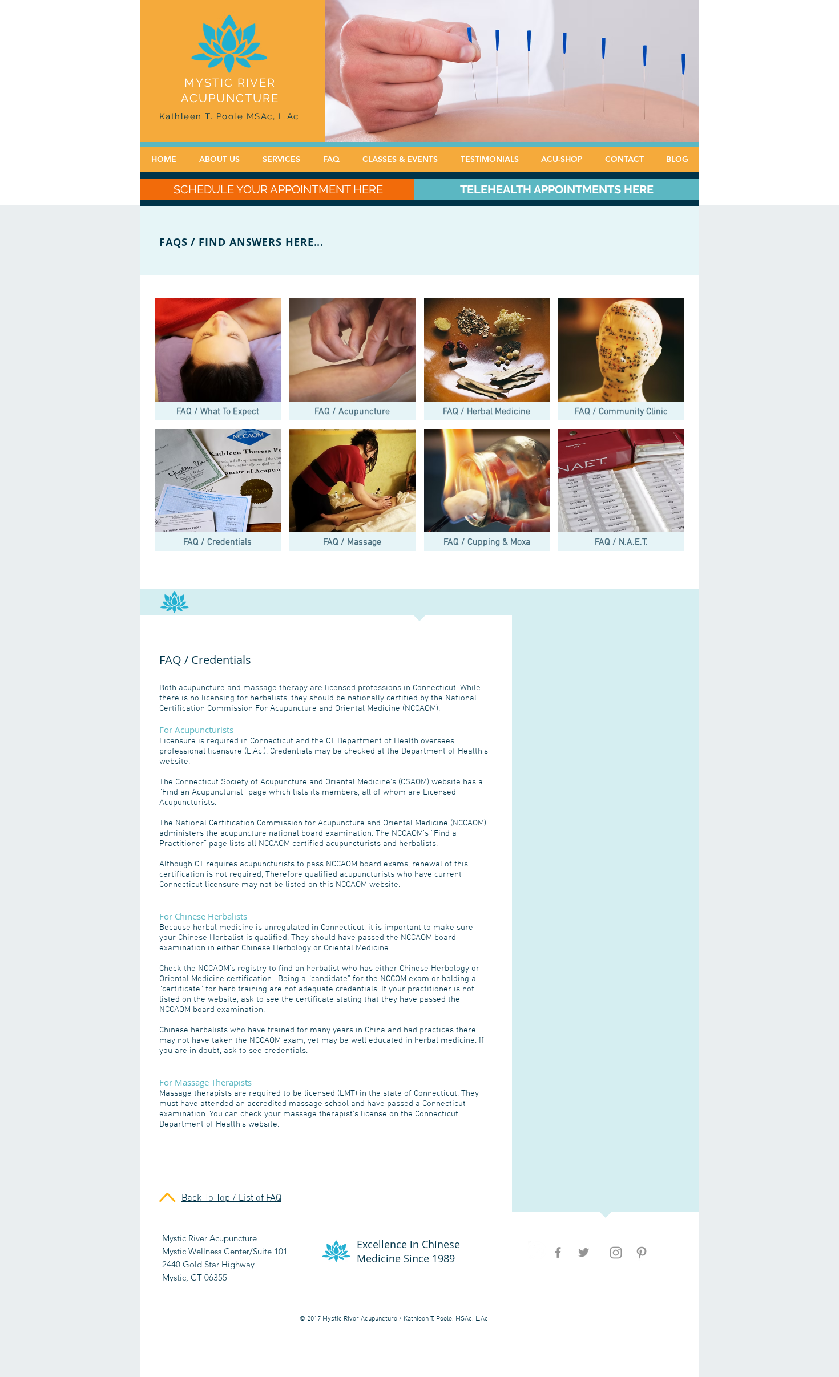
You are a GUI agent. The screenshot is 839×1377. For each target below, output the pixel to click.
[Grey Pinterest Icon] (642, 1253)
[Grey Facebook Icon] (558, 1252)
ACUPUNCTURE (230, 98)
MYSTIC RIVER (230, 83)
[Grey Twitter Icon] (583, 1252)
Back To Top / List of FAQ (231, 1198)
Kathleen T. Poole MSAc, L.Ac (229, 116)
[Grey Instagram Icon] (616, 1253)
